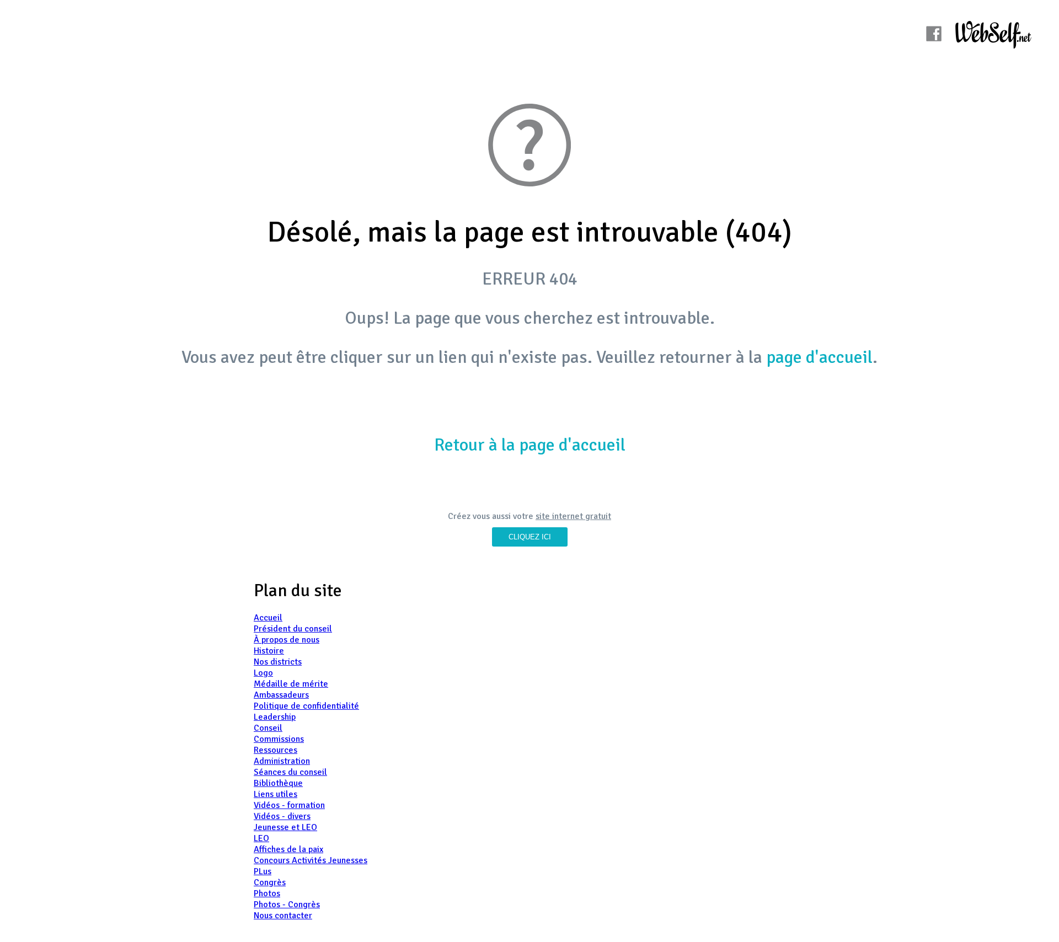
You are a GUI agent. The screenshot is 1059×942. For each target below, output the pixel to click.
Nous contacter (283, 915)
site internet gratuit (573, 516)
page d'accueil (819, 357)
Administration (282, 761)
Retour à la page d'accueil (529, 445)
